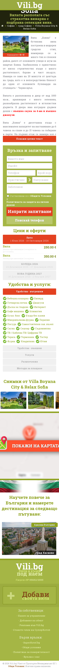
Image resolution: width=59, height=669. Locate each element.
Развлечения (29, 361)
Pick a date (25, 180)
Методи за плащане (29, 368)
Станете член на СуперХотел (31, 629)
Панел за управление (31, 615)
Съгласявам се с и (28, 200)
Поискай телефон (29, 220)
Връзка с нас (31, 656)
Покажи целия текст (29, 138)
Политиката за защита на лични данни (27, 203)
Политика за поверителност (31, 652)
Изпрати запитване (29, 211)
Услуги (29, 354)
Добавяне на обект (31, 620)
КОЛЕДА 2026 (29, 265)
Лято (29, 239)
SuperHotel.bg (31, 642)
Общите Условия (40, 195)
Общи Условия (16, 666)
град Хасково (45, 552)
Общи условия (31, 647)
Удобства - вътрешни (29, 291)
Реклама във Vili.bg (31, 625)
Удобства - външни (29, 348)
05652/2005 (36, 580)
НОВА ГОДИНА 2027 (29, 275)
